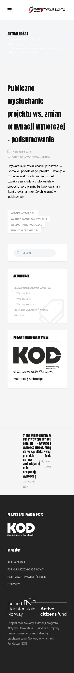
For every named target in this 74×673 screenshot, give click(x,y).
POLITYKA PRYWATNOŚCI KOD (26, 577)
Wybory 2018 (23, 293)
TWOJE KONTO (54, 10)
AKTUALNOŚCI (16, 562)
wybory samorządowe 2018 (29, 219)
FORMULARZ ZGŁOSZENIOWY (25, 569)
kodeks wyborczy (23, 213)
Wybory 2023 (23, 299)
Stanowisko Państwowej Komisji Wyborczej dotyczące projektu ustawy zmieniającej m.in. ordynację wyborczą (31, 456)
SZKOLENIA (19, 315)
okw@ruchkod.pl (32, 379)
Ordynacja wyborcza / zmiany (23, 44)
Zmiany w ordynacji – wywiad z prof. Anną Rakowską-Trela (44, 445)
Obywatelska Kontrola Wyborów (24, 39)
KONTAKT (13, 584)
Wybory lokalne (25, 304)
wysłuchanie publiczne (26, 224)
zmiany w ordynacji (24, 230)
